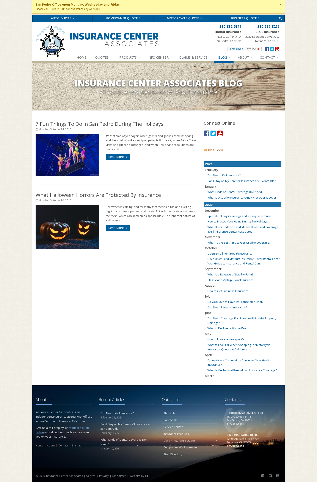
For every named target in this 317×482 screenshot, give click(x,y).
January (211, 186)
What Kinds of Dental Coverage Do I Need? (235, 192)
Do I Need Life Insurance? (224, 175)
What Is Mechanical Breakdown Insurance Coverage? (242, 370)
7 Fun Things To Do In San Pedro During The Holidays (99, 123)
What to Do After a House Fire (226, 328)
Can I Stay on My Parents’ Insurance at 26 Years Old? (241, 181)
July (207, 296)
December (212, 210)
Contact (269, 57)
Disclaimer (119, 476)
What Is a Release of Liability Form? (230, 274)
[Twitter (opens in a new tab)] (272, 48)
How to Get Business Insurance (227, 291)
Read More (116, 157)
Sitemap (77, 445)
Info (160, 57)
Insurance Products (176, 434)
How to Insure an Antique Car (226, 339)
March (209, 376)
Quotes (103, 57)
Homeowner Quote (122, 18)
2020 (209, 204)
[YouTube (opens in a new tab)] (277, 48)
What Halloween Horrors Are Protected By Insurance (98, 194)
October (211, 248)
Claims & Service (195, 57)
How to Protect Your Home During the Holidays (237, 221)
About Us (169, 413)
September (213, 269)
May (208, 334)
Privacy (104, 476)
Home (81, 57)
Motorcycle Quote (183, 18)
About (245, 57)
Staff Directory (172, 454)
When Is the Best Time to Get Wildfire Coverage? (238, 242)
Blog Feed (215, 150)
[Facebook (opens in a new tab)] (267, 48)
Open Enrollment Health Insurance (230, 253)
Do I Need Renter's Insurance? (227, 307)
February (211, 170)
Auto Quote (61, 18)
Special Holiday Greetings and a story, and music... (240, 216)
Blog (224, 57)
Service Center (173, 427)
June (208, 313)
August (210, 285)
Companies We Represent (180, 447)
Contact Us (170, 420)
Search (91, 476)
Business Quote (244, 18)
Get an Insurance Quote (179, 441)
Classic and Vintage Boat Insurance (230, 280)
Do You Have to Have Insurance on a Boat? (235, 302)
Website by (139, 476)
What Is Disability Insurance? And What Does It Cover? (242, 197)
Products (129, 57)
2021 (209, 164)
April (208, 355)
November (212, 237)
